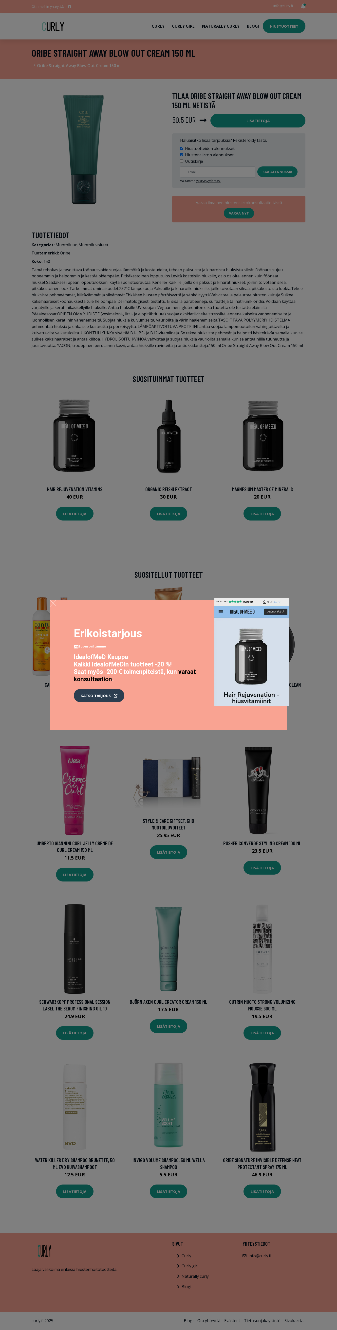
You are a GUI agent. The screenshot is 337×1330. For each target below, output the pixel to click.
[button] (99, 695)
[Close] (53, 603)
